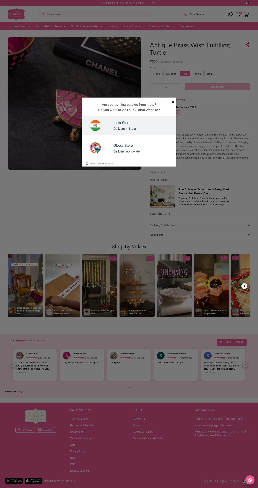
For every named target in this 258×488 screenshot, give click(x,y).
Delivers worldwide (126, 151)
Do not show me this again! (101, 163)
